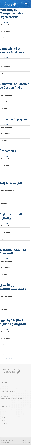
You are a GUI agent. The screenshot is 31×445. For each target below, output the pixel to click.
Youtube (4, 420)
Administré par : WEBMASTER (26, 441)
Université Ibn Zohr (5, 440)
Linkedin (4, 423)
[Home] (10, 4)
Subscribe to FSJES (6, 358)
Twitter (4, 418)
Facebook (4, 415)
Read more (6, 22)
